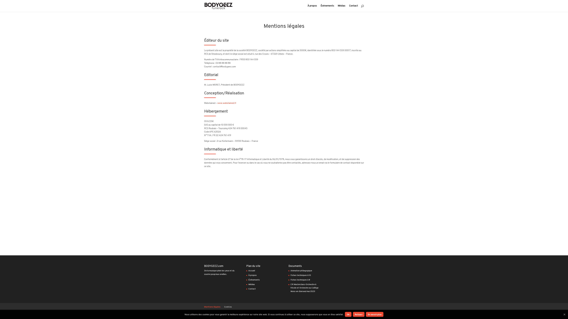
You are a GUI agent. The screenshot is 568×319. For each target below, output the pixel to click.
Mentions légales (212, 307)
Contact (353, 6)
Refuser (359, 314)
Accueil (251, 271)
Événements (327, 6)
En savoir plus (375, 314)
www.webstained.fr (226, 103)
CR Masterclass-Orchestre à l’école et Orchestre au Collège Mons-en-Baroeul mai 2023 (305, 288)
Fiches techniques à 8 (300, 280)
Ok (348, 314)
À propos (312, 6)
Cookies (228, 307)
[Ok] (564, 314)
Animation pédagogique (301, 271)
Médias (341, 6)
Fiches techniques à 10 (301, 275)
